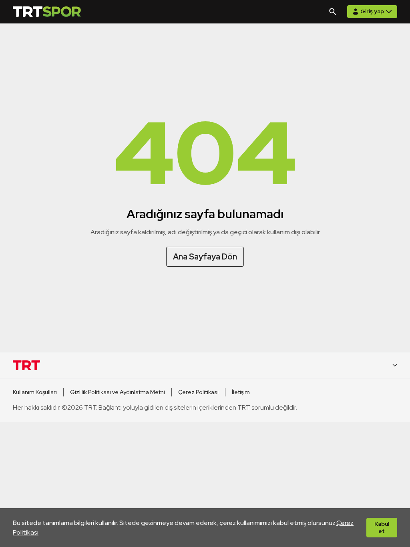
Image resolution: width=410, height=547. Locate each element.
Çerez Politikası (198, 392)
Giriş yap (372, 11)
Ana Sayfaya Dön (205, 256)
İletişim (241, 392)
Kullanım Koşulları (35, 392)
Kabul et (381, 527)
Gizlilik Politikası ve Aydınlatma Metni (117, 392)
